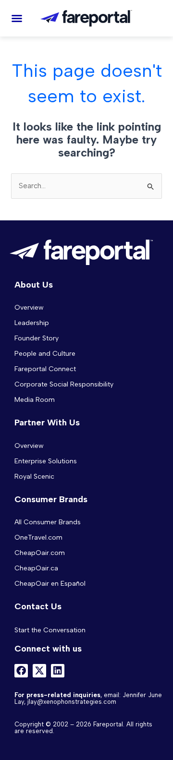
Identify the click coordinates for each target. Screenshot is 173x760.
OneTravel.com (38, 537)
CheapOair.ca (36, 568)
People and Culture (44, 354)
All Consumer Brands (47, 522)
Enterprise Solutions (45, 461)
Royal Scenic (34, 476)
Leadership (31, 323)
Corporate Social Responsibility (63, 384)
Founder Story (36, 338)
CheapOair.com (39, 553)
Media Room (34, 400)
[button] (16, 18)
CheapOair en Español (50, 583)
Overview (29, 307)
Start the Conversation (50, 630)
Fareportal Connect (45, 369)
